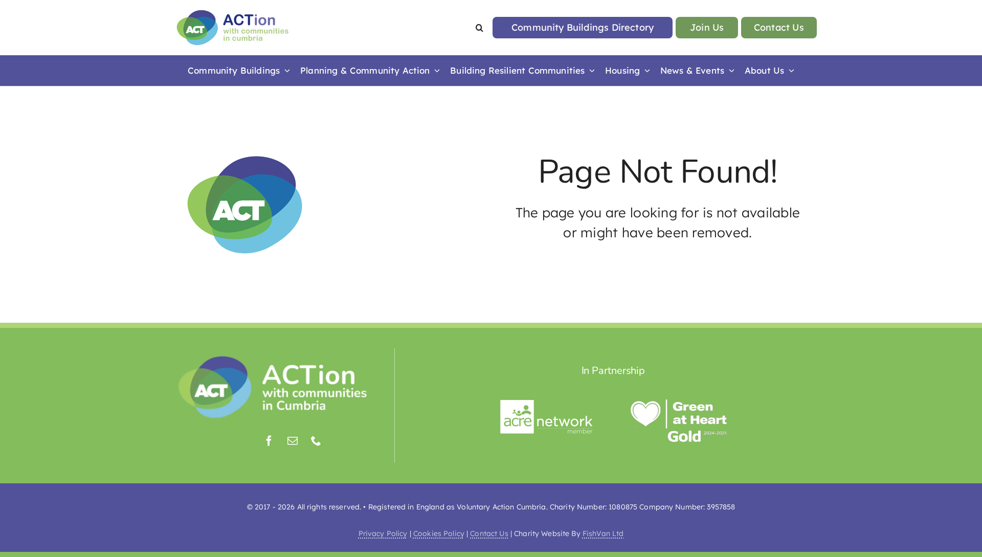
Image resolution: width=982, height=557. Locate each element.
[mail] (292, 441)
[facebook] (269, 441)
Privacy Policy (383, 533)
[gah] (680, 404)
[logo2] (232, 12)
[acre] (546, 404)
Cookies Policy (438, 533)
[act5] (272, 358)
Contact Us (489, 533)
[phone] (316, 441)
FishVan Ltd (603, 533)
